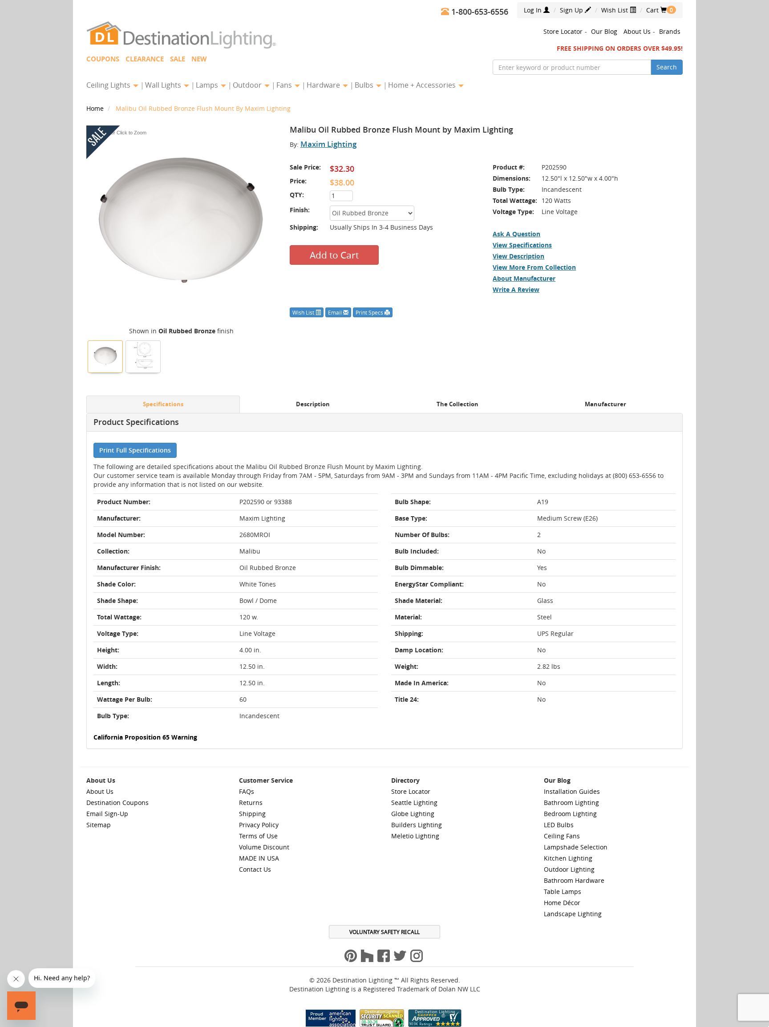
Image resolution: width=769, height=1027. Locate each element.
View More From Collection (534, 267)
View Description (518, 256)
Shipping (252, 813)
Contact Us (255, 869)
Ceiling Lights (109, 85)
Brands (669, 31)
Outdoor (248, 85)
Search (666, 67)
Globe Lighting (412, 813)
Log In (533, 10)
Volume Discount (264, 847)
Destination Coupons (117, 802)
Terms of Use (258, 836)
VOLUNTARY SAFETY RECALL (384, 931)
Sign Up (572, 10)
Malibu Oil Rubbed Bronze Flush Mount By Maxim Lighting (203, 108)
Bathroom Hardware (574, 880)
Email (335, 312)
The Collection (457, 404)
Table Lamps (562, 891)
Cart (656, 10)
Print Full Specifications (135, 450)
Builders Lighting (416, 825)
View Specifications (522, 245)
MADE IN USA (259, 858)
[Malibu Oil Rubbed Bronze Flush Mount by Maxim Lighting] (105, 355)
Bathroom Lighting (571, 802)
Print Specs (370, 312)
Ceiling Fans (562, 836)
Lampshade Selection (575, 847)
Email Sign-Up (107, 813)
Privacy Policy (259, 825)
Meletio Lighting (415, 836)
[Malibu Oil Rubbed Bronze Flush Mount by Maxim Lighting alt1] (143, 355)
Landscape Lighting (573, 914)
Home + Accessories (422, 85)
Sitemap (98, 825)
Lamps (208, 85)
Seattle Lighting (414, 802)
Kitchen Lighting (568, 858)
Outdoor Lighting (569, 869)
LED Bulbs (559, 825)
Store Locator (563, 31)
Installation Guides (572, 791)
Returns (251, 802)
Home (95, 108)
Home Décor (562, 902)
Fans (285, 85)
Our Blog (604, 31)
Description (313, 404)
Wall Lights (164, 85)
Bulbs (365, 85)
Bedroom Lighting (570, 813)
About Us (637, 31)
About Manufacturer (524, 278)
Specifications (163, 404)
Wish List (615, 10)
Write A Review (516, 289)
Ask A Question (516, 234)
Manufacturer (605, 404)
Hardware (324, 85)
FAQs (246, 791)
